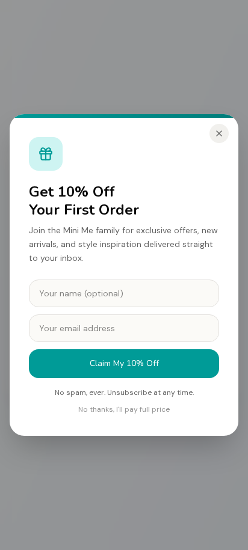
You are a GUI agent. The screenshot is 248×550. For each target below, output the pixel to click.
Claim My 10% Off (124, 363)
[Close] (219, 133)
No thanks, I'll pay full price (124, 409)
